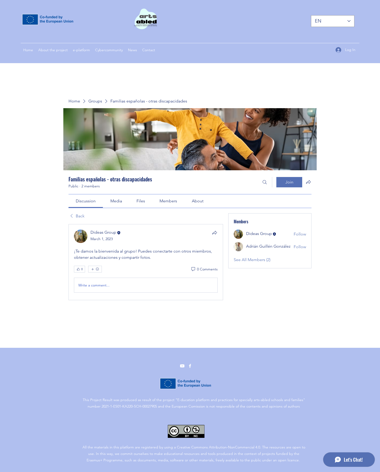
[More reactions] (95, 269)
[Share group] (308, 182)
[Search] (265, 182)
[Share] (214, 233)
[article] (146, 262)
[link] (86, 200)
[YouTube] (182, 365)
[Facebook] (190, 365)
